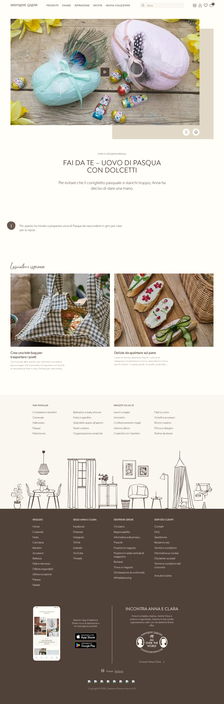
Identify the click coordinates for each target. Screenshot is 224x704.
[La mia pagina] (200, 5)
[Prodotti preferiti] (206, 5)
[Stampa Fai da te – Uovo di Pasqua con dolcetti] (196, 132)
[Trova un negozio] (194, 5)
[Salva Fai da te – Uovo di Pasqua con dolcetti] (186, 132)
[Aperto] (105, 72)
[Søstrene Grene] (24, 5)
